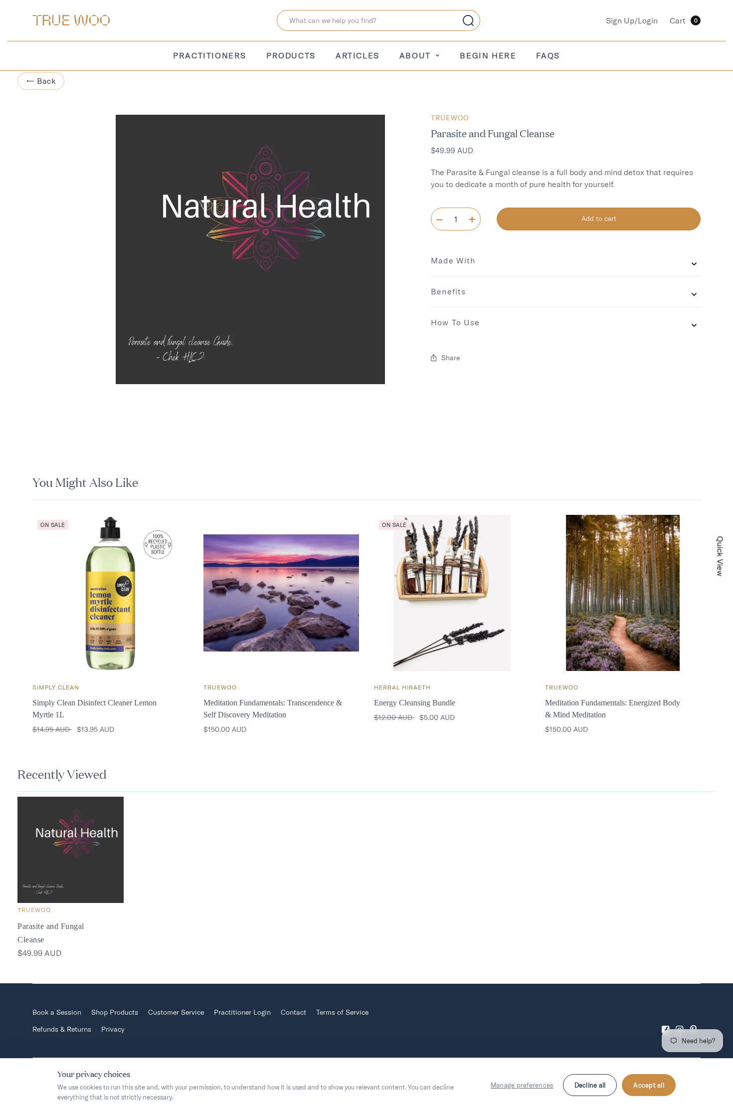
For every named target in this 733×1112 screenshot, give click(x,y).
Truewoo (450, 117)
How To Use (455, 322)
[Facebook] (665, 1021)
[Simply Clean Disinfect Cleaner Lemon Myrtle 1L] (110, 593)
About (415, 55)
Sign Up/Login (632, 20)
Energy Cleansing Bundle (414, 702)
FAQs (547, 55)
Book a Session (56, 1012)
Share (450, 357)
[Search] (468, 20)
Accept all (648, 1085)
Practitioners (209, 55)
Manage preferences (522, 1085)
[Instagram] (679, 1021)
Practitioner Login (242, 1012)
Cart (684, 20)
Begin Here (488, 55)
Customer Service (176, 1012)
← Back (41, 81)
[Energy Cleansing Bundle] (452, 593)
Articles (357, 55)
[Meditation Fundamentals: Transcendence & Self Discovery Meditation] (281, 593)
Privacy (113, 1029)
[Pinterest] (693, 1021)
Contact (293, 1012)
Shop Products (114, 1012)
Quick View (721, 556)
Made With (453, 260)
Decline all (590, 1085)
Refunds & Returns (61, 1029)
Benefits (448, 291)
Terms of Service (342, 1012)
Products (291, 55)
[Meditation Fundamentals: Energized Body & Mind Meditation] (623, 593)
